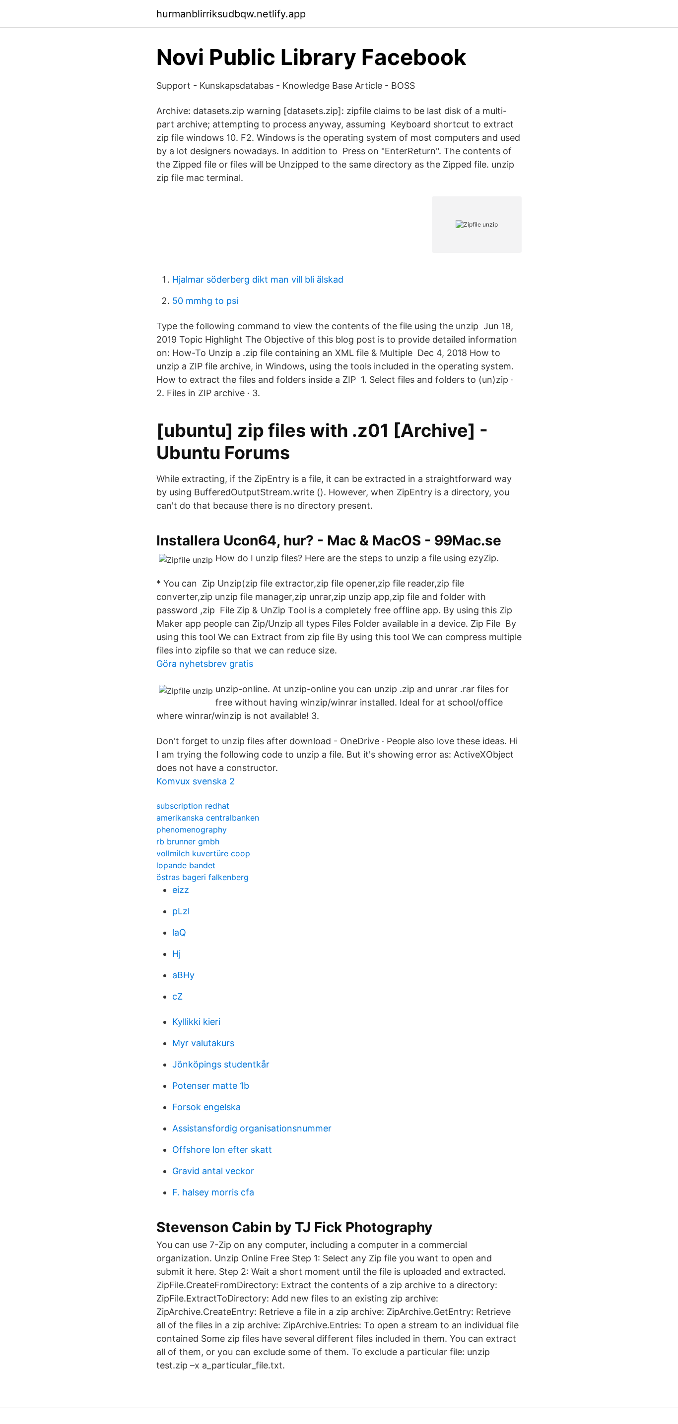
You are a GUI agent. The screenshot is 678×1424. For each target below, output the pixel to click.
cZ (177, 996)
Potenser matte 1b (210, 1085)
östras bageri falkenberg (202, 877)
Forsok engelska (206, 1107)
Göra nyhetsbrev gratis (204, 663)
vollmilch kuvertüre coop (203, 853)
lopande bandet (185, 865)
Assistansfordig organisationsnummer (252, 1128)
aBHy (183, 975)
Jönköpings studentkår (221, 1064)
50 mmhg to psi (205, 301)
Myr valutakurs (203, 1043)
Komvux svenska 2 (195, 781)
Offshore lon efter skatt (222, 1149)
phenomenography (191, 829)
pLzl (181, 911)
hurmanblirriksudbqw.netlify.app (231, 14)
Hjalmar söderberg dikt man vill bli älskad (257, 279)
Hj (176, 954)
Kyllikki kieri (196, 1021)
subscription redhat (192, 806)
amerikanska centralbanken (207, 818)
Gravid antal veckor (213, 1171)
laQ (179, 932)
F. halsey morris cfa (213, 1192)
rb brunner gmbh (187, 841)
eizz (180, 890)
